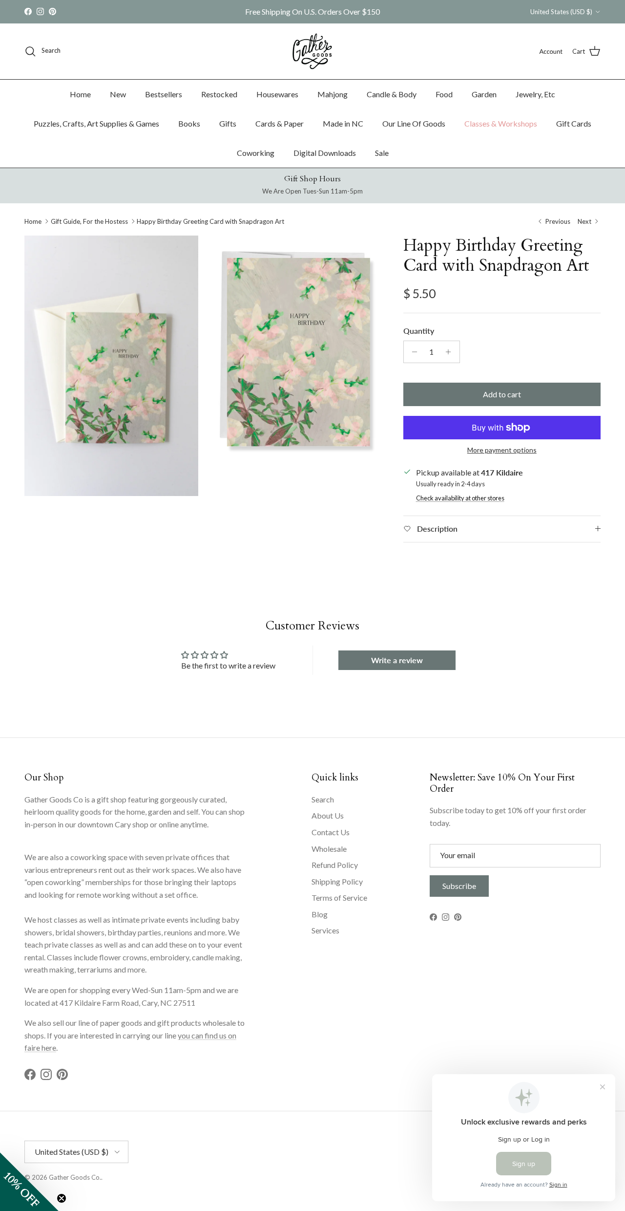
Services (325, 930)
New (118, 94)
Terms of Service (339, 897)
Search (323, 799)
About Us (328, 815)
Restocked (219, 94)
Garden (484, 94)
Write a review (397, 660)
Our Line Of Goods (413, 123)
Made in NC (343, 123)
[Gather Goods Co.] (312, 51)
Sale (382, 152)
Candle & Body (392, 94)
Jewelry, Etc (535, 94)
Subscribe (459, 885)
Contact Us (331, 832)
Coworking (255, 152)
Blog (320, 914)
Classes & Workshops (500, 123)
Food (444, 94)
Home (80, 94)
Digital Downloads (324, 152)
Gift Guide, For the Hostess (89, 221)
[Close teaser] (61, 1198)
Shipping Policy (337, 881)
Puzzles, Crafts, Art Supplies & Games (96, 123)
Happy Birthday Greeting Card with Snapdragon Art (210, 221)
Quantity (418, 330)
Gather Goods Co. (75, 1177)
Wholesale (329, 848)
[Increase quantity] (450, 352)
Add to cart (502, 394)
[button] (29, 1181)
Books (189, 123)
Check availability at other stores (460, 498)
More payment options (502, 450)
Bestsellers (163, 94)
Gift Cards (573, 123)
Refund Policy (335, 864)
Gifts (227, 123)
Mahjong (332, 94)
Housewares (277, 94)
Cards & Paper (279, 123)
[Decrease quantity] (412, 352)
